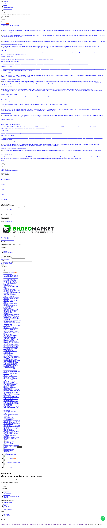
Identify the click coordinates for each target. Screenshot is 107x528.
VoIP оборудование (20, 89)
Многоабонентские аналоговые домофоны (74, 41)
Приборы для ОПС (26, 145)
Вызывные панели (12, 41)
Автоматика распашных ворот (10, 46)
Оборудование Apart (21, 109)
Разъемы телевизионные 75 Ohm (53, 133)
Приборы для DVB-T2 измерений (79, 144)
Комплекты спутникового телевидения (95, 30)
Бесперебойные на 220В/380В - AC (91, 115)
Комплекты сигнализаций (78, 30)
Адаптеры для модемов (20, 59)
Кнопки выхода (53, 46)
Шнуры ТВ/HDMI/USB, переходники (35, 128)
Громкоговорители (63, 81)
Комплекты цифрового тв (65, 30)
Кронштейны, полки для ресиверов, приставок (78, 138)
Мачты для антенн (94, 138)
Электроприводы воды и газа (35, 52)
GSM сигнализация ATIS (9, 75)
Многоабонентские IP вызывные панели (44, 41)
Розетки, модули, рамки (6, 104)
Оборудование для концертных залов (17, 83)
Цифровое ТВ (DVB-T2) (7, 66)
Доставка (5, 504)
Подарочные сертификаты (10, 516)
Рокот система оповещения (74, 83)
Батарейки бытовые (59, 115)
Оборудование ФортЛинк (29, 110)
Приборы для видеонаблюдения (14, 145)
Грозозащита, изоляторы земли (32, 69)
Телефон (3, 243)
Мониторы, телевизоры (74, 35)
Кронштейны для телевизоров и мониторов (55, 138)
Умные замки (68, 52)
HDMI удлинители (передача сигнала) (27, 150)
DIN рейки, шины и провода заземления (13, 156)
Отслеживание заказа (6, 257)
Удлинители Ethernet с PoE (90, 90)
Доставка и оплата (8, 7)
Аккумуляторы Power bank (35, 115)
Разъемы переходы (5, 130)
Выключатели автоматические (39, 156)
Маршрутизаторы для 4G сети (13, 90)
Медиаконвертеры (38, 90)
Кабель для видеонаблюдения (69, 126)
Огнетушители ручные (42, 96)
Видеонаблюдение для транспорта (88, 35)
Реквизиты (6, 491)
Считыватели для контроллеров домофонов (30, 47)
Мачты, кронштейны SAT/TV (8, 135)
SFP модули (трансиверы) (9, 89)
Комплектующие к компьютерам (9, 121)
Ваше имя (3, 241)
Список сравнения (8, 252)
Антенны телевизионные (9, 69)
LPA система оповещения (24, 81)
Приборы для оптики (36, 145)
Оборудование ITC (44, 109)
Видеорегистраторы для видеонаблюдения (26, 35)
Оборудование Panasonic (55, 109)
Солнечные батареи (44, 116)
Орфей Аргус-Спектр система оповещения (37, 83)
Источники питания (6, 113)
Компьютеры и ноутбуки (7, 119)
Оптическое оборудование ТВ (69, 69)
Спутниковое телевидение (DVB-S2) (10, 61)
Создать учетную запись (7, 263)
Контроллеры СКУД (62, 46)
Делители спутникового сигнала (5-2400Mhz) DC (26, 64)
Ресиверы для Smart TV (95, 69)
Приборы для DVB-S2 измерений (39, 144)
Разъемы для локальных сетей (8, 133)
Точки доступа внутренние (50, 90)
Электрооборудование (6, 154)
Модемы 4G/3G (11, 59)
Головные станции (20, 69)
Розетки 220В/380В (96, 156)
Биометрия (20, 46)
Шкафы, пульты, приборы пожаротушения (58, 96)
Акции (5, 5)
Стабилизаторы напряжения (56, 116)
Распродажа (6, 514)
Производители (7, 493)
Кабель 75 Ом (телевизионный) (28, 126)
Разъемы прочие (41, 133)
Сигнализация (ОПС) (6, 72)
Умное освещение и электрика (86, 52)
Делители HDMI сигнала (66, 150)
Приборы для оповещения (54, 83)
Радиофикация (64, 83)
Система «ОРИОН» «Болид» (15, 76)
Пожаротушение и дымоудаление (9, 94)
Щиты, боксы (51, 158)
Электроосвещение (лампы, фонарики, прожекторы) (68, 158)
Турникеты (44, 47)
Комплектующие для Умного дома (17, 54)
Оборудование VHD (66, 109)
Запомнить (4, 266)
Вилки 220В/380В (27, 156)
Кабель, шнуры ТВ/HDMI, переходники (10, 124)
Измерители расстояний (18, 144)
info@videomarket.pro (8, 209)
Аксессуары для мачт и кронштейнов (12, 138)
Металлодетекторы (80, 46)
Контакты (5, 10)
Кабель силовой (22, 128)
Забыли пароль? (8, 262)
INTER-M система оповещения (10, 81)
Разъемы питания (33, 133)
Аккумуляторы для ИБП (48, 115)
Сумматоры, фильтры (15, 70)
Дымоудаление (4, 96)
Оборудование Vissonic (76, 109)
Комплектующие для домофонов (25, 41)
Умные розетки (75, 52)
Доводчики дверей (28, 46)
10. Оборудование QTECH (9, 109)
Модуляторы (58, 69)
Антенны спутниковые (8, 64)
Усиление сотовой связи (32, 59)
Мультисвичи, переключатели (68, 64)
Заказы (5, 251)
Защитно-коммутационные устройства (14, 116)
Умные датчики (24, 52)
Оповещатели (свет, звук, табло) (72, 75)
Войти (2, 12)
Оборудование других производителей (13, 110)
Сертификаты (6, 495)
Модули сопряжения (59, 41)
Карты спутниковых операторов (47, 64)
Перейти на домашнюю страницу (11, 484)
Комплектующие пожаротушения (16, 96)
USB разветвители (55, 150)
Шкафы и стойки (62, 104)
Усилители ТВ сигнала (26, 70)
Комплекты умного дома (53, 30)
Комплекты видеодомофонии (25, 30)
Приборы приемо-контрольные (87, 75)
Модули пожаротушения (31, 96)
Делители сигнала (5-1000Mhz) (47, 69)
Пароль (2, 262)
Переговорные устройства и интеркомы (95, 41)
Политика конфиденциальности (11, 496)
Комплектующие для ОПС (57, 75)
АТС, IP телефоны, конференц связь (9, 106)
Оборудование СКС (5, 101)
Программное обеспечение (13, 47)
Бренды (5, 6)
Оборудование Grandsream (32, 109)
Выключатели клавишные (53, 156)
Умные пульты (61, 52)
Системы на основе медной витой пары (22, 104)
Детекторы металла (7, 144)
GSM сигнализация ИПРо (21, 75)
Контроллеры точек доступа (75, 89)
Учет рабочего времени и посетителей (56, 47)
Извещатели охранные (33, 75)
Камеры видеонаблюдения (9, 35)
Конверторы (58, 64)
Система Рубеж (26, 76)
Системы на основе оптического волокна (42, 104)
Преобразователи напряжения (31, 116)
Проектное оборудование (16, 36)
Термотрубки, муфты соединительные (38, 158)
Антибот (3, 245)
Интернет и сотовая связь (7, 56)
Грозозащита (4, 59)
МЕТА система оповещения (75, 81)
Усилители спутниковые (82, 64)
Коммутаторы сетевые (62, 89)
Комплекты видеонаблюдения (10, 30)
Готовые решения (5, 27)
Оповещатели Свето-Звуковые (50, 52)
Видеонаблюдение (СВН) (7, 32)
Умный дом (3, 50)
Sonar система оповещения (51, 81)
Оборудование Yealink (87, 109)
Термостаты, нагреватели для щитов (20, 158)
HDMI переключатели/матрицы (10, 150)
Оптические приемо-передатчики (80, 150)
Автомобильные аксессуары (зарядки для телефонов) (16, 115)
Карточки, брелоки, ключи (42, 46)
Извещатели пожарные (45, 75)
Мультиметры (27, 144)
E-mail (2, 260)
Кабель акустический (41, 126)
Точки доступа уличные (62, 90)
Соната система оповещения (88, 83)
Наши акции (6, 515)
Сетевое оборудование (6, 86)
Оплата (5, 505)
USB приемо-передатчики (43, 150)
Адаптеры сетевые (37, 89)
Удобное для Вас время (6, 244)
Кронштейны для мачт (39, 138)
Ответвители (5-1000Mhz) (83, 69)
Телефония (55, 104)
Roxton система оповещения (38, 81)
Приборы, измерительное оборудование (10, 141)
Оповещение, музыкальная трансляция (10, 79)
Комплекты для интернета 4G (39, 30)
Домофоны (3, 39)
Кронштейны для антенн (27, 138)
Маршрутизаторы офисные (27, 90)
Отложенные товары (8, 253)
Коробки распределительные (67, 156)
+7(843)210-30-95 (8, 221)
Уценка (2, 160)
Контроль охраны (71, 46)
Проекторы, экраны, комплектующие (45, 110)
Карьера (5, 521)
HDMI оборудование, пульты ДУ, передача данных (13, 148)
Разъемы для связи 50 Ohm (22, 133)
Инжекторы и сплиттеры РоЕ (49, 89)
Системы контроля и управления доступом (11, 44)
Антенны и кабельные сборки (45, 59)
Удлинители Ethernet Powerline (76, 90)
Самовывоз (6, 506)
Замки (34, 46)
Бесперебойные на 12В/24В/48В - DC (73, 115)
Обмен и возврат (7, 509)
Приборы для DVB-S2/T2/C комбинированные (59, 144)
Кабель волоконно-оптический (54, 126)
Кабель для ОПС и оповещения (10, 128)
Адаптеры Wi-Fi (29, 89)
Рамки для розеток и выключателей (83, 156)
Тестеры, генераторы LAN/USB (50, 145)
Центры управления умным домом (11, 52)
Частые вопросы (7, 502)
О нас (4, 3)
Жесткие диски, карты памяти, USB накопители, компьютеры (52, 35)
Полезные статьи (7, 9)
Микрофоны (85, 81)
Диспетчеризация (5, 99)
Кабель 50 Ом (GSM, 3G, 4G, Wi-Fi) (11, 126)
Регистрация (8, 12)
